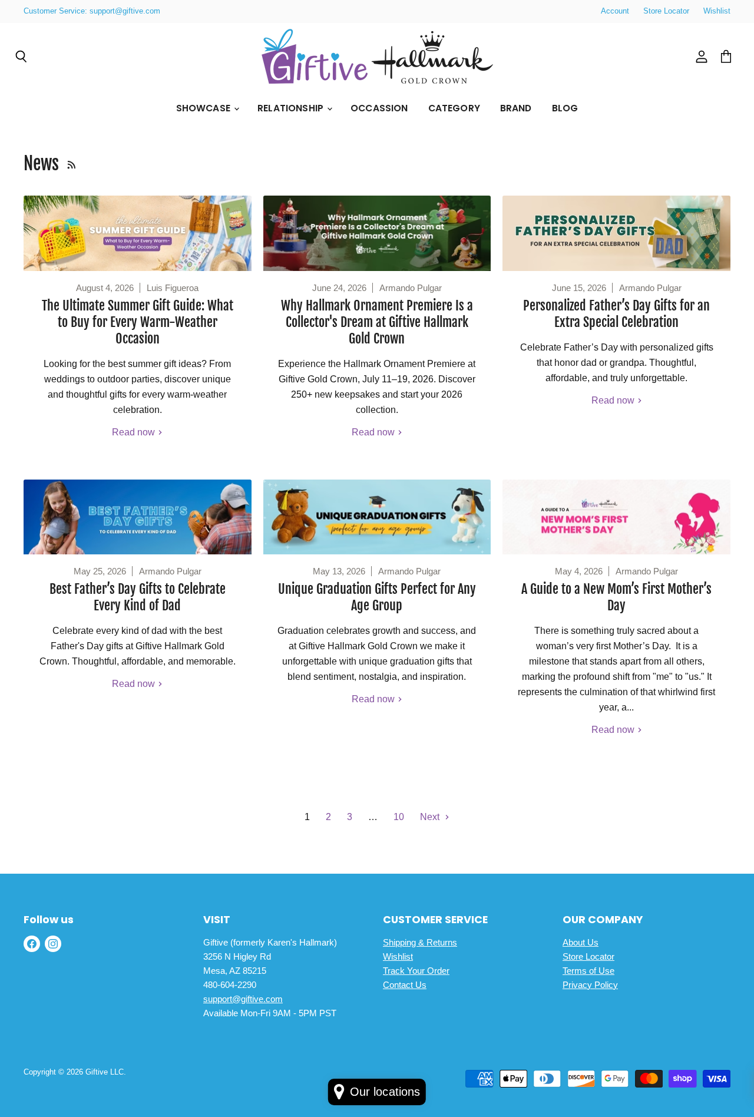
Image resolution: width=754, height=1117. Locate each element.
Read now (134, 432)
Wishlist (716, 11)
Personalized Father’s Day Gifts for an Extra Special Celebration (616, 314)
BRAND (516, 108)
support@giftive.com (243, 999)
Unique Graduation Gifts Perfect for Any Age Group (377, 597)
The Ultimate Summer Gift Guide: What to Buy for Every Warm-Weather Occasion (137, 322)
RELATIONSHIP (291, 108)
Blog (565, 108)
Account (615, 11)
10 (398, 817)
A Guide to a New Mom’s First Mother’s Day (616, 597)
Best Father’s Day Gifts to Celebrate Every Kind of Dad (137, 597)
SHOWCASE (204, 108)
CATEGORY (454, 108)
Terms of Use (588, 971)
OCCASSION (379, 108)
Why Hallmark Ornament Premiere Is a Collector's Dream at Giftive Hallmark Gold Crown (377, 322)
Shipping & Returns (420, 942)
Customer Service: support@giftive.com (92, 11)
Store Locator (666, 11)
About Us (580, 942)
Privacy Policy (590, 985)
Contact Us (404, 985)
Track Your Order (416, 971)
